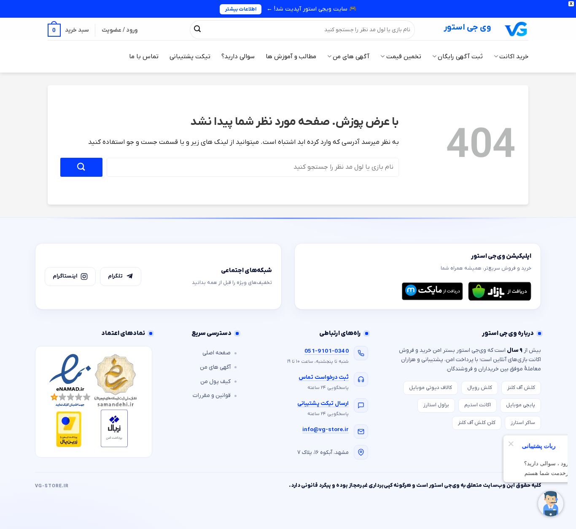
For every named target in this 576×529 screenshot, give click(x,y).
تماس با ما (144, 56)
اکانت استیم (477, 405)
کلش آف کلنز (521, 387)
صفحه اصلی (216, 352)
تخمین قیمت (403, 56)
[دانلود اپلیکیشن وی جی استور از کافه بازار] (499, 291)
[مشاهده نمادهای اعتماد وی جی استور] (93, 402)
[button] (68, 30)
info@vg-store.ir (325, 429)
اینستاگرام (65, 276)
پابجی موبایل (520, 405)
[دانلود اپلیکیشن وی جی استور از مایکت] (432, 291)
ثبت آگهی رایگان (460, 56)
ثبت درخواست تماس (324, 377)
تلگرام (115, 276)
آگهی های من (351, 56)
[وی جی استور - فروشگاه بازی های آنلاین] (516, 29)
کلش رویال (479, 387)
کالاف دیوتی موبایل (430, 387)
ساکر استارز (523, 422)
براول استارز (436, 405)
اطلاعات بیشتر (240, 9)
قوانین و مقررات (212, 395)
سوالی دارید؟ (238, 56)
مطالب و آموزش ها (291, 56)
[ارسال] (197, 29)
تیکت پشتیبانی (190, 56)
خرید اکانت (513, 56)
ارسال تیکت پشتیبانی (323, 403)
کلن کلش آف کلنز (476, 422)
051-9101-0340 (326, 351)
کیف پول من (215, 381)
